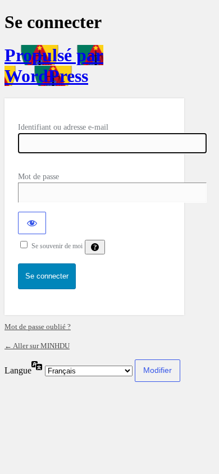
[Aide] (95, 247)
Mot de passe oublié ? (37, 326)
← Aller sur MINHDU (37, 345)
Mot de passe (38, 176)
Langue (17, 370)
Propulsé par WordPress (53, 65)
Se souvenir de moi (57, 246)
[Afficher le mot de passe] (32, 223)
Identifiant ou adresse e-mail (63, 127)
